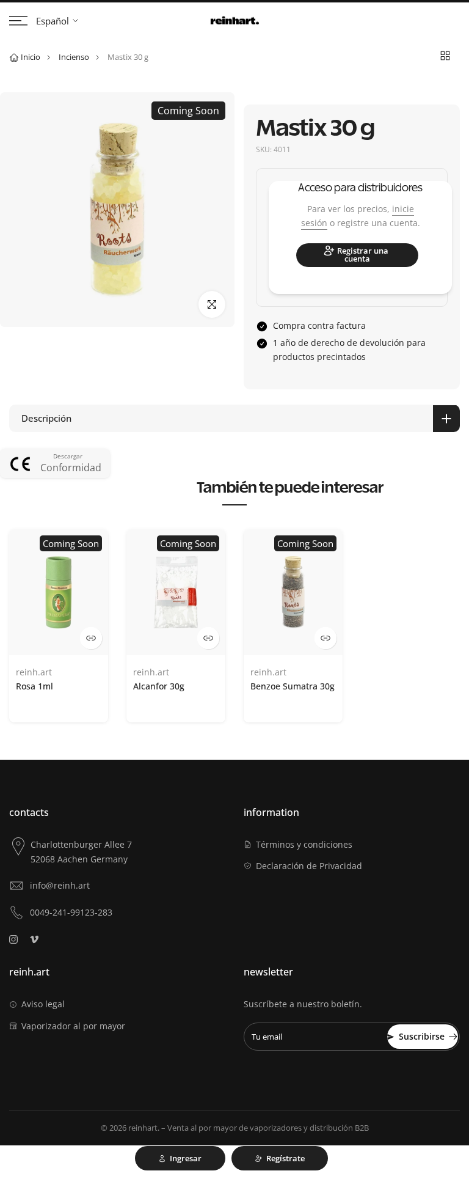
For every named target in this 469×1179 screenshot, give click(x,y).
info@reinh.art (60, 885)
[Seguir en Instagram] (13, 939)
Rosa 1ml (34, 686)
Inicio (30, 56)
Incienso (74, 56)
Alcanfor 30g (158, 686)
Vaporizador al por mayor (73, 1026)
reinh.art (34, 672)
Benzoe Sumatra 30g (292, 686)
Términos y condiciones (304, 844)
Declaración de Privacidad (309, 866)
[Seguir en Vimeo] (34, 939)
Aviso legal (43, 1004)
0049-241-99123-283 (71, 912)
